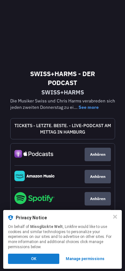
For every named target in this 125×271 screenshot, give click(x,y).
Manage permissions (85, 259)
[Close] (115, 217)
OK (33, 259)
